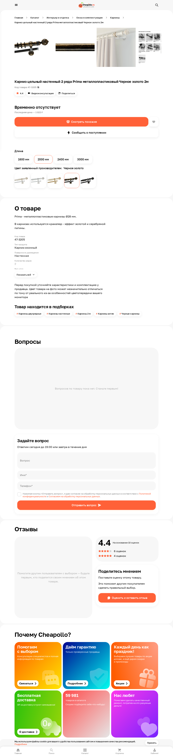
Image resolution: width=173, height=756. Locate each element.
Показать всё (24, 274)
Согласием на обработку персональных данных (74, 496)
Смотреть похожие (84, 121)
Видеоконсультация (42, 93)
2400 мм (63, 159)
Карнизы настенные (59, 313)
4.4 (21, 93)
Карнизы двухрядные (30, 313)
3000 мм (83, 159)
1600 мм (23, 159)
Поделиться (68, 93)
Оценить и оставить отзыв (129, 598)
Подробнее (21, 744)
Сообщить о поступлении (89, 132)
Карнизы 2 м (84, 313)
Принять (151, 742)
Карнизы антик (106, 313)
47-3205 (32, 87)
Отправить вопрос (84, 505)
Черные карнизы (130, 313)
